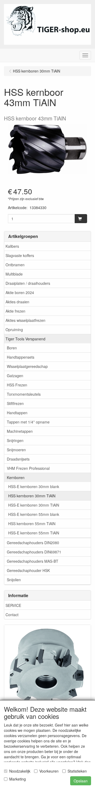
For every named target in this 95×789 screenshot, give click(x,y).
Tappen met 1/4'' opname (28, 422)
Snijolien (14, 579)
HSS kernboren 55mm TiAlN (31, 523)
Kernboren (16, 477)
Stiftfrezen (15, 403)
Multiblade (14, 274)
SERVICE (13, 605)
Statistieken (77, 771)
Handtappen (17, 412)
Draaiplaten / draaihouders (28, 283)
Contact (12, 614)
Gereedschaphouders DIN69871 (34, 551)
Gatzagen (15, 375)
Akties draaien (17, 301)
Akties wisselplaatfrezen (25, 320)
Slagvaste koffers (20, 255)
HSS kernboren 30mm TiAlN (31, 495)
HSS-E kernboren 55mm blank (33, 514)
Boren (12, 347)
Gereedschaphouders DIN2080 (33, 542)
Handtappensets (20, 357)
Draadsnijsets (18, 459)
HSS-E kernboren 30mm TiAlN (33, 505)
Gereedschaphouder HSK (28, 570)
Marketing (17, 779)
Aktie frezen (15, 311)
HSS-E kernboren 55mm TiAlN (33, 532)
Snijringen (15, 440)
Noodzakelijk (19, 771)
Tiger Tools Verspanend (25, 338)
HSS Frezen (17, 384)
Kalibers (12, 246)
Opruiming (14, 329)
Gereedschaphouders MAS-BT (32, 561)
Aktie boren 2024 (20, 292)
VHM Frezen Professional (28, 468)
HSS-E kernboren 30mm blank (33, 486)
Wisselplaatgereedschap (27, 366)
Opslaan (81, 780)
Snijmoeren (16, 449)
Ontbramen (15, 264)
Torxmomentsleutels (24, 394)
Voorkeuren (49, 771)
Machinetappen (20, 431)
